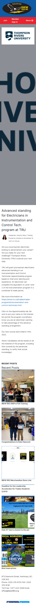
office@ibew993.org (10, 591)
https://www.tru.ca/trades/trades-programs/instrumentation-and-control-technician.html (16, 302)
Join (5, 20)
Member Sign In (15, 20)
